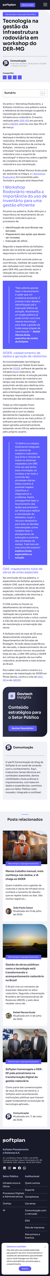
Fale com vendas (27, 5)
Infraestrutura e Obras (11, 1185)
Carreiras (30, 1203)
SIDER (16, 368)
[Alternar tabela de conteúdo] (41, 93)
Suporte (29, 1189)
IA (4, 1210)
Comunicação (18, 60)
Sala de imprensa (34, 1227)
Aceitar (25, 1268)
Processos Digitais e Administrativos (13, 1195)
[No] (45, 1247)
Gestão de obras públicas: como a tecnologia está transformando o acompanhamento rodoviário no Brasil (25, 972)
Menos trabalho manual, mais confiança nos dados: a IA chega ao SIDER (24, 875)
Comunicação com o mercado (35, 1212)
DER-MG (24, 120)
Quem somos (32, 1183)
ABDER (14, 124)
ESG (27, 1220)
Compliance (32, 1196)
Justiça (7, 1203)
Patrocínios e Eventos (32, 1236)
